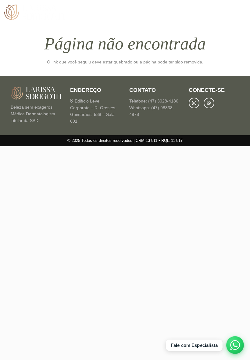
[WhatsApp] (209, 103)
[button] (241, 12)
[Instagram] (194, 103)
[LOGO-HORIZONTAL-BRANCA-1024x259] (34, 12)
